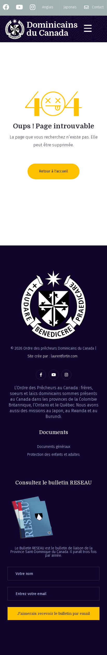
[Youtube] (54, 375)
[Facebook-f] (41, 375)
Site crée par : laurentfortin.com (52, 356)
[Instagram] (66, 375)
